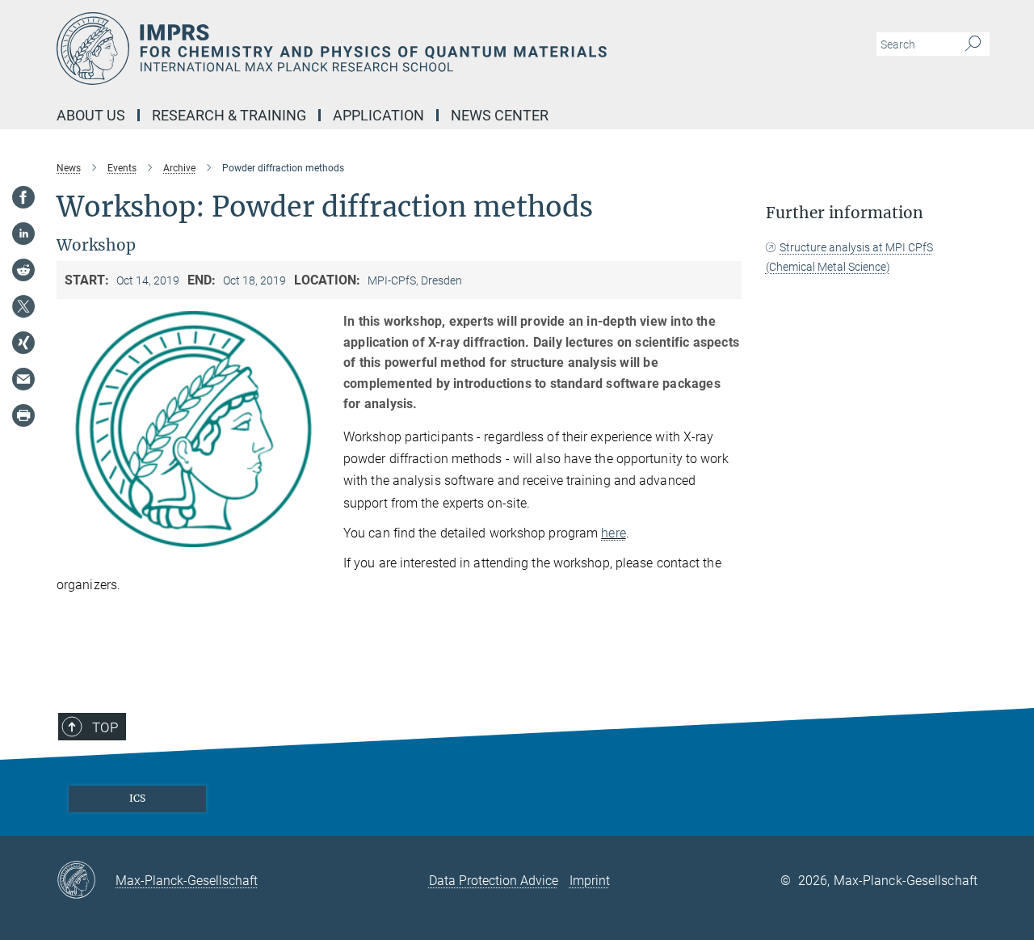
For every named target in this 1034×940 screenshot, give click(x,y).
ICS (137, 798)
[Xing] (23, 343)
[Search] (973, 44)
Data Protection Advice (493, 880)
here (613, 533)
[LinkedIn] (23, 233)
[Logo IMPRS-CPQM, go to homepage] (359, 48)
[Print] (23, 415)
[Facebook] (23, 197)
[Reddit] (23, 270)
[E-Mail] (23, 379)
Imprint (590, 880)
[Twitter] (23, 306)
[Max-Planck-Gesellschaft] (86, 881)
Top (105, 727)
